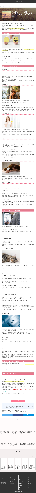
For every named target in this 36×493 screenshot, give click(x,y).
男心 (28, 485)
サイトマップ (12, 481)
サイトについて (12, 479)
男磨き (20, 479)
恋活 (28, 477)
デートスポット (21, 481)
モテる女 (20, 477)
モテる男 (20, 483)
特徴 (28, 481)
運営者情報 (12, 477)
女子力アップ (30, 483)
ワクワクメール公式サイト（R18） (18, 400)
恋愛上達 (29, 489)
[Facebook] (3, 483)
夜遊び (29, 487)
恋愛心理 (20, 485)
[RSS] (5, 483)
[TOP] (1, 4)
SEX (19, 487)
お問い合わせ (12, 483)
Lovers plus (18, 2)
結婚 (28, 479)
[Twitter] (1, 483)
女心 (3, 4)
